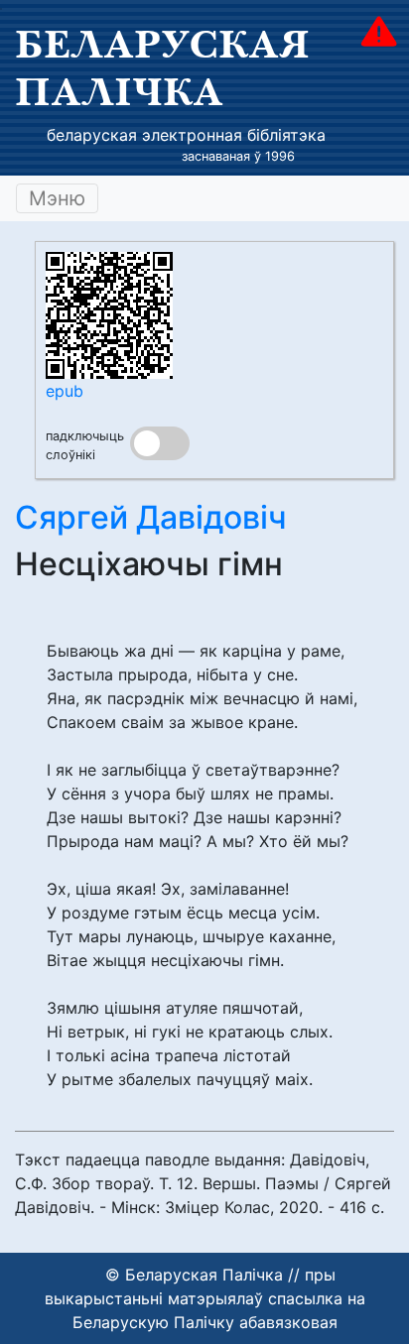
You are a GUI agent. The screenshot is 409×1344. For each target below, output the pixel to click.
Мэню (57, 198)
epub (64, 391)
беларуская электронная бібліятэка (186, 135)
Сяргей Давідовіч (151, 517)
